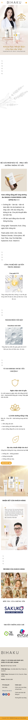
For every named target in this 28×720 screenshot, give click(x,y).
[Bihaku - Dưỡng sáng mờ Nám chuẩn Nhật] (14, 2)
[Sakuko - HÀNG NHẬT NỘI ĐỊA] (14, 608)
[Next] (5, 56)
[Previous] (1, 56)
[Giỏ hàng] (26, 2)
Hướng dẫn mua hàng (21, 696)
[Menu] (2, 2)
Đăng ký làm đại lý (7, 689)
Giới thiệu (4, 685)
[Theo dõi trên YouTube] (9, 693)
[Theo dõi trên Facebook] (3, 693)
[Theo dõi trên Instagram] (6, 693)
